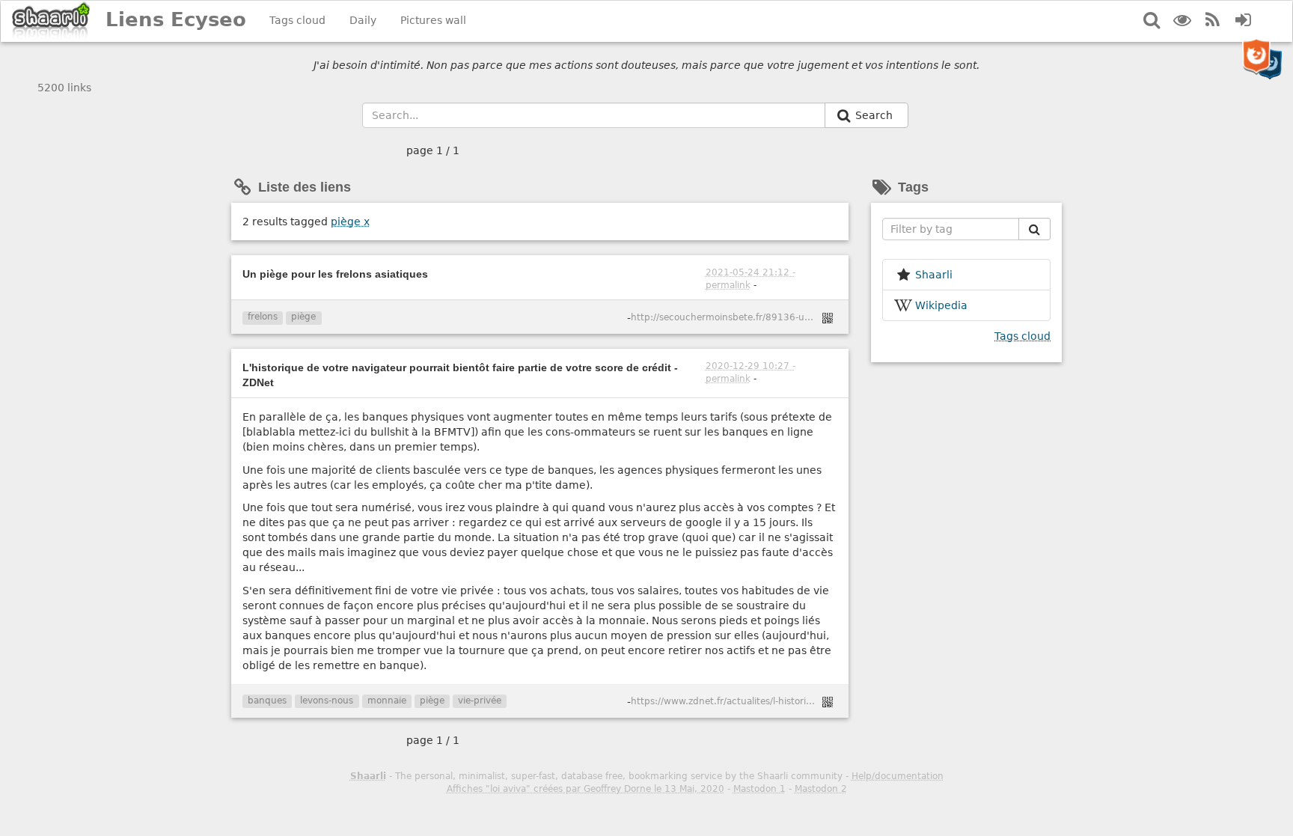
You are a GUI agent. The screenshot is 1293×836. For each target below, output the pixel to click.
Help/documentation (898, 776)
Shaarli (368, 776)
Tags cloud (297, 20)
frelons (263, 316)
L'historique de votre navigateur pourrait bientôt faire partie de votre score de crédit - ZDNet (460, 374)
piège (350, 222)
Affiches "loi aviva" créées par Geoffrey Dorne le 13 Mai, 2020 (585, 789)
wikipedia (941, 305)
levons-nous (326, 700)
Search (875, 115)
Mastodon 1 (759, 789)
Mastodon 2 (821, 789)
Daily (362, 20)
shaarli (934, 275)
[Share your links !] (51, 21)
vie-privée (479, 700)
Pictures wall (433, 20)
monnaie (386, 700)
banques (267, 700)
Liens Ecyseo (176, 19)
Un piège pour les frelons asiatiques (335, 274)
